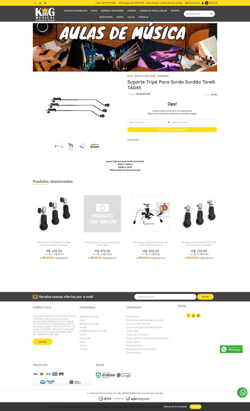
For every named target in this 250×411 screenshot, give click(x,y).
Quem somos (133, 342)
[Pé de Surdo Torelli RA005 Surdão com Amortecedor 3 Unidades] (54, 236)
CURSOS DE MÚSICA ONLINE (93, 331)
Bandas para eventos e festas (141, 349)
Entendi (195, 406)
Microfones (85, 338)
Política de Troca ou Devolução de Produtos (148, 338)
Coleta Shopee (134, 352)
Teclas (83, 345)
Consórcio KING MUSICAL (138, 324)
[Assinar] (205, 297)
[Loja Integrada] (137, 398)
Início (130, 76)
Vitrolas (83, 349)
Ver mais (53, 272)
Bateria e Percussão (145, 76)
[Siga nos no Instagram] (45, 3)
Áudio (82, 320)
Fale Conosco (152, 3)
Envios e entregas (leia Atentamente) (144, 327)
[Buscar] (211, 14)
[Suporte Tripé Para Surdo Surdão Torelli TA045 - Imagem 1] (58, 146)
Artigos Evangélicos (89, 316)
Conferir (42, 342)
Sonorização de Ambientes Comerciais (145, 320)
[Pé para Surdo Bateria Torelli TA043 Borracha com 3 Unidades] (199, 236)
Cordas (83, 327)
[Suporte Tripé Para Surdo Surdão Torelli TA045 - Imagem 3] (82, 146)
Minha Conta (193, 3)
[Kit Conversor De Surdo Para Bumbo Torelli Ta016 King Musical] (151, 236)
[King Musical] (45, 13)
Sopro (83, 342)
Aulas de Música (134, 345)
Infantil (83, 334)
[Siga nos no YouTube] (193, 315)
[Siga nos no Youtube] (40, 3)
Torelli (214, 94)
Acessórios (163, 76)
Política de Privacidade (137, 334)
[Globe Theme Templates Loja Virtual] (111, 398)
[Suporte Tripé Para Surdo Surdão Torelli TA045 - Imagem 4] (94, 146)
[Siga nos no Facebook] (35, 3)
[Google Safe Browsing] (123, 375)
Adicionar (64, 279)
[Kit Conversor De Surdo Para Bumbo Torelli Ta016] (102, 236)
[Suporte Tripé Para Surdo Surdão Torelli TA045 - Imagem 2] (70, 146)
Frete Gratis (132, 331)
